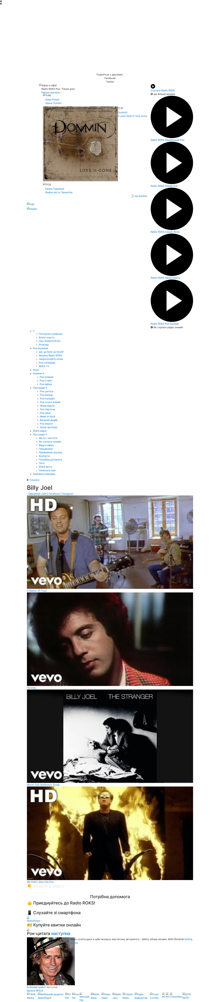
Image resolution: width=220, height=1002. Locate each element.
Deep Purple (52, 99)
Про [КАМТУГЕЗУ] (49, 341)
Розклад (44, 344)
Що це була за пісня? (51, 351)
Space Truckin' (53, 103)
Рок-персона (47, 409)
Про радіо (39, 434)
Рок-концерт (47, 398)
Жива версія (47, 405)
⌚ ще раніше (139, 195)
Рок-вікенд (46, 394)
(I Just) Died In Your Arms (132, 115)
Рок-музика (40, 348)
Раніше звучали (50, 92)
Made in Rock (47, 416)
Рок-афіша (46, 384)
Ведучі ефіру (46, 445)
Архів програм (48, 427)
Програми (39, 387)
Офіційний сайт (37, 493)
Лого (42, 463)
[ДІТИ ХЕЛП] (188, 997)
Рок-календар (47, 362)
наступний (52, 987)
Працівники (46, 448)
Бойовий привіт (37, 987)
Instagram (67, 493)
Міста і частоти (48, 438)
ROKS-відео (40, 430)
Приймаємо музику (50, 452)
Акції (36, 369)
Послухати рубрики (50, 333)
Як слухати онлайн (50, 441)
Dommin (122, 112)
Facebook (54, 493)
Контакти (44, 455)
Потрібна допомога (50, 459)
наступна (60, 933)
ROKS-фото (45, 466)
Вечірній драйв (49, 420)
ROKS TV (44, 366)
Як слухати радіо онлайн (168, 327)
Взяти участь (46, 337)
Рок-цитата (46, 391)
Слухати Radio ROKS (163, 90)
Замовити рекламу (44, 473)
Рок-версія (46, 423)
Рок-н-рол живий (50, 402)
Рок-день (45, 412)
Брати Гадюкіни (54, 188)
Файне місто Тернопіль (59, 192)
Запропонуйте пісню (51, 358)
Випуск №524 (35, 990)
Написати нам (47, 470)
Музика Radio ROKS (50, 355)
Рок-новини (46, 376)
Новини (38, 373)
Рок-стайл (46, 380)
